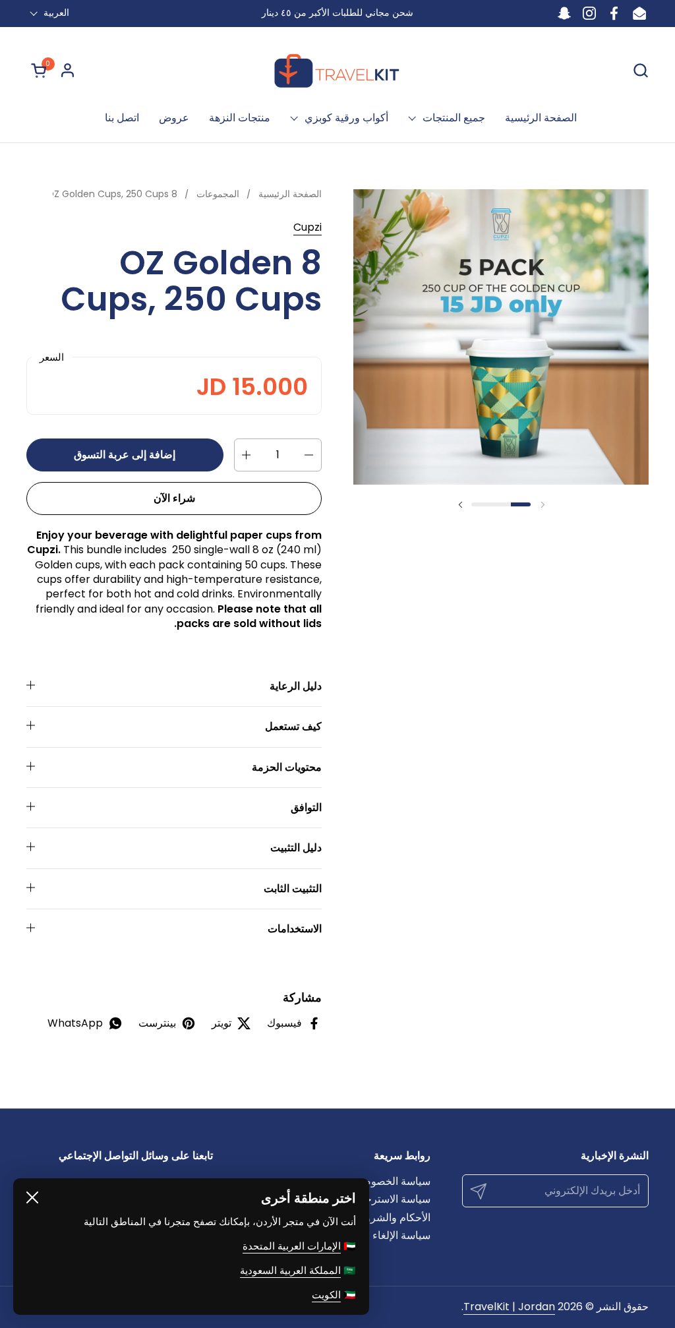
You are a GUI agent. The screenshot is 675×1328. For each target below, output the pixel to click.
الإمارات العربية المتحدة (292, 1246)
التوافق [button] (306, 807)
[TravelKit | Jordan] (338, 70)
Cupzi (307, 227)
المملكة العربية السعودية (290, 1270)
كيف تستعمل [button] (293, 726)
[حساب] (67, 70)
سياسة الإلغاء (401, 1235)
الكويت (326, 1295)
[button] (640, 70)
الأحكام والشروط (392, 1217)
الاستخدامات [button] (295, 928)
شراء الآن (174, 498)
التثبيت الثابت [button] (293, 888)
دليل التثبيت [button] (296, 847)
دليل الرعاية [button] (296, 686)
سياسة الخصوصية (391, 1181)
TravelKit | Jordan (509, 1306)
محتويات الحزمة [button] (287, 767)
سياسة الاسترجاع (392, 1199)
